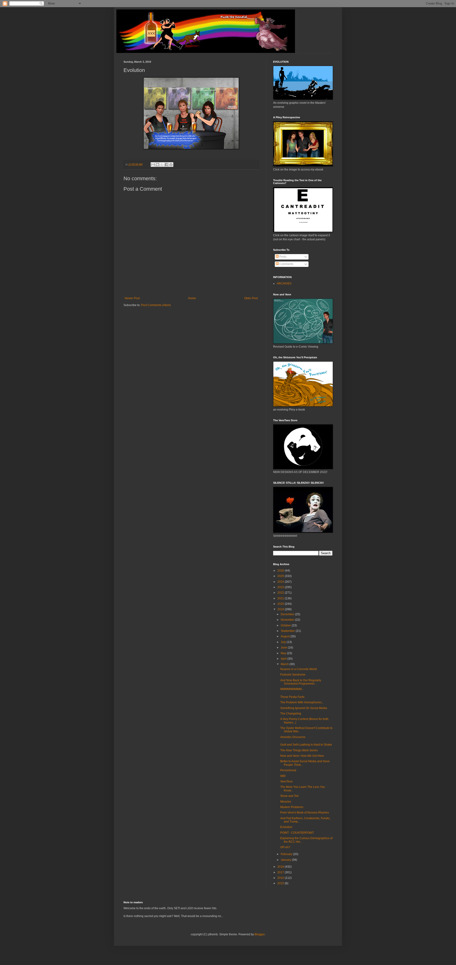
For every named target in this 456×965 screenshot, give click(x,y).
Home (192, 298)
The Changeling (290, 713)
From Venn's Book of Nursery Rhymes (304, 812)
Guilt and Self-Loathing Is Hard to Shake (306, 744)
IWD (283, 776)
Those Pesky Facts (292, 697)
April (284, 658)
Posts (282, 256)
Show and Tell (289, 796)
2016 (281, 878)
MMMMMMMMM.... (292, 689)
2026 (281, 570)
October (286, 625)
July (284, 642)
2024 (281, 581)
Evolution (286, 827)
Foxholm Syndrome (292, 674)
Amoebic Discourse (292, 737)
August (285, 636)
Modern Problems (291, 807)
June (284, 647)
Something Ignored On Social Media (303, 708)
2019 (281, 609)
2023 (281, 587)
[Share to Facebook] (166, 164)
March (285, 664)
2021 (281, 598)
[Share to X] (162, 164)
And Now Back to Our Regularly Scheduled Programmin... (300, 682)
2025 (281, 576)
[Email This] (153, 164)
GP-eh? (285, 847)
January (286, 859)
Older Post (251, 298)
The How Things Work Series (299, 750)
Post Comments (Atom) (156, 305)
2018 (281, 866)
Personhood (288, 770)
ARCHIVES (284, 283)
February (287, 854)
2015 (281, 883)
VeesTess (286, 781)
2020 (281, 603)
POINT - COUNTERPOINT (297, 832)
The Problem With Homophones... (302, 702)
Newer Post (132, 298)
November (288, 619)
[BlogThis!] (157, 164)
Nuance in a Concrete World (298, 669)
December (288, 614)
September (288, 631)
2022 (281, 592)
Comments (286, 264)
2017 (281, 872)
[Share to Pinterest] (171, 164)
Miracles (285, 801)
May (284, 653)
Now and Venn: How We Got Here (302, 755)
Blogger (260, 934)
